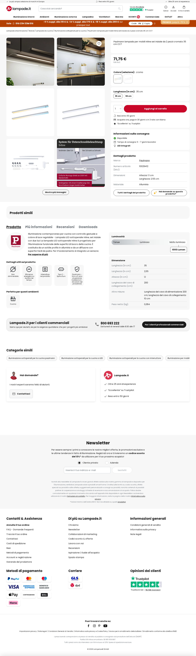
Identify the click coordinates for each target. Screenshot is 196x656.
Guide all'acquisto (90, 552)
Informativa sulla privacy (143, 529)
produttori (122, 502)
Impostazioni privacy (28, 631)
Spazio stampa (76, 557)
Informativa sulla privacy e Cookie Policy (91, 631)
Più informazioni (38, 227)
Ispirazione (74, 552)
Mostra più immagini (55, 192)
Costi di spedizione (16, 543)
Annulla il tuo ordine (17, 525)
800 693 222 (110, 323)
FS (140, 23)
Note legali (135, 534)
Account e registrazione (18, 557)
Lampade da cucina (44, 31)
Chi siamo (73, 525)
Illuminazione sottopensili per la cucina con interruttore (135, 358)
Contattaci (12, 538)
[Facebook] (90, 626)
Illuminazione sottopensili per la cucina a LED (82, 358)
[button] (30, 112)
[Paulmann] (15, 241)
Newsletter (74, 529)
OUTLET (168, 16)
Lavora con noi (76, 543)
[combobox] (81, 8)
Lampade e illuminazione (16, 31)
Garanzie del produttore (19, 561)
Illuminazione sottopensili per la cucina (70, 31)
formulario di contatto (76, 496)
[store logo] (18, 8)
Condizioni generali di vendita (145, 525)
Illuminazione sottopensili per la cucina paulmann (32, 358)
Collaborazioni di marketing (82, 534)
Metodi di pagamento (17, 552)
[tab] (13, 227)
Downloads (88, 227)
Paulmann (144, 160)
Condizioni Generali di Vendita (60, 631)
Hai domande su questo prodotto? (171, 192)
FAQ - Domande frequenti (20, 529)
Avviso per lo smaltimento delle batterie (125, 631)
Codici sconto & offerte (80, 538)
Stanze (31, 31)
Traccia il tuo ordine (16, 534)
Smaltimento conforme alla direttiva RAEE (160, 631)
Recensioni (66, 227)
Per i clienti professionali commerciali (164, 324)
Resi (8, 548)
